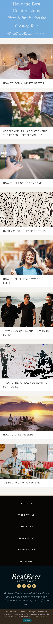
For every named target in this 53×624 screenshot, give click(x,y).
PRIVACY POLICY (26, 550)
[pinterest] (29, 586)
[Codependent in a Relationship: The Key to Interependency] (26, 109)
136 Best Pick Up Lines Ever (22, 482)
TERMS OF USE (26, 538)
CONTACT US (26, 526)
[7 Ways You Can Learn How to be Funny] (26, 309)
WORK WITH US (26, 515)
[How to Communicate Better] (26, 61)
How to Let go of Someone (22, 183)
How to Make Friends (18, 434)
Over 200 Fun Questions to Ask (25, 231)
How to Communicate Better (23, 83)
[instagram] (24, 586)
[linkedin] (34, 586)
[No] (50, 616)
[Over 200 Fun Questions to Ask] (26, 209)
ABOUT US (26, 503)
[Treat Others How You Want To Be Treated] (26, 361)
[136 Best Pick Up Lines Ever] (26, 461)
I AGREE (27, 620)
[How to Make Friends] (26, 413)
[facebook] (19, 586)
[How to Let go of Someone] (26, 161)
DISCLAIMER (26, 561)
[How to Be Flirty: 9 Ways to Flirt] (26, 257)
